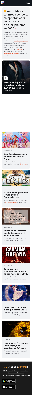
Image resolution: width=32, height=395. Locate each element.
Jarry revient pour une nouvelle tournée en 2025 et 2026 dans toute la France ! (15, 85)
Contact (16, 371)
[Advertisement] (16, 113)
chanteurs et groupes (21, 41)
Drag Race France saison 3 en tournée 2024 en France (16, 156)
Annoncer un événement (16, 373)
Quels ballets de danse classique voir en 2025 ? (15, 308)
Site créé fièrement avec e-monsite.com (15, 376)
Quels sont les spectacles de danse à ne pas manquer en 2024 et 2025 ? (16, 271)
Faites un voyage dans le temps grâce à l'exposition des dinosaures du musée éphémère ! (16, 194)
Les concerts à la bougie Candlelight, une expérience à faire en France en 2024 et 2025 (16, 345)
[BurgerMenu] (28, 2)
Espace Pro (24, 371)
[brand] (3, 2)
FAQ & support (8, 371)
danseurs (19, 49)
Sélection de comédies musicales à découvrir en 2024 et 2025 (15, 233)
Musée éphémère (11, 202)
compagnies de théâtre (11, 54)
